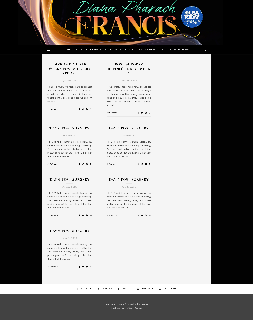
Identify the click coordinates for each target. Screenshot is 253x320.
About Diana (181, 49)
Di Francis (54, 109)
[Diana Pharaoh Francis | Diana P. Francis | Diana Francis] (126, 22)
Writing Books (98, 49)
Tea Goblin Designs (133, 308)
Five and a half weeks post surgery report (70, 69)
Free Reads (120, 49)
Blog (165, 49)
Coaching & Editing (144, 49)
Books (80, 49)
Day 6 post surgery (70, 128)
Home (67, 49)
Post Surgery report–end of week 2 (129, 69)
